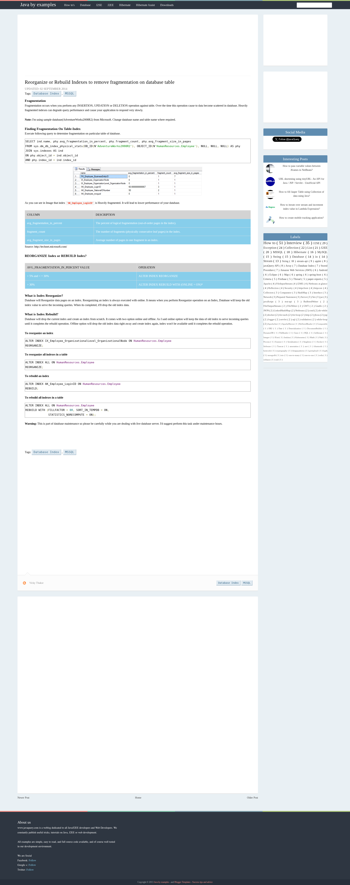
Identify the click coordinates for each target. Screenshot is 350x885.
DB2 (271, 328)
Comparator (286, 292)
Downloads (167, 5)
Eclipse (273, 274)
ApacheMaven (288, 324)
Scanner (279, 342)
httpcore (318, 288)
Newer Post (23, 797)
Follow (32, 860)
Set (314, 297)
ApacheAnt (273, 324)
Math (312, 337)
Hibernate (125, 5)
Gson (296, 333)
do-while (323, 310)
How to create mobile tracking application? (301, 217)
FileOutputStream (272, 306)
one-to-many (294, 355)
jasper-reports (315, 279)
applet (318, 261)
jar (321, 297)
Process (266, 342)
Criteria (267, 279)
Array (288, 265)
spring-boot (315, 274)
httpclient (304, 288)
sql (294, 319)
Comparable (322, 324)
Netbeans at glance (318, 283)
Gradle (319, 306)
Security (289, 288)
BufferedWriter (312, 301)
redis (321, 355)
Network (267, 297)
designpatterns (298, 351)
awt (307, 346)
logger (271, 319)
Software (267, 346)
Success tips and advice (202, 882)
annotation (295, 346)
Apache (267, 283)
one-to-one (309, 355)
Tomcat (280, 346)
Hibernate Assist (145, 5)
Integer (266, 337)
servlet (283, 319)
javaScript (269, 301)
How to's (69, 5)
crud (311, 310)
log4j (325, 351)
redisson (267, 360)
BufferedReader (306, 324)
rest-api (289, 301)
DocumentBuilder (315, 328)
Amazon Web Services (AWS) (296, 270)
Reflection (273, 288)
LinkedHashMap (282, 310)
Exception (270, 247)
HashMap (303, 292)
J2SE (99, 5)
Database (85, 5)
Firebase (282, 279)
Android (323, 270)
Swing (278, 256)
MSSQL (69, 93)
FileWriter (292, 306)
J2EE (111, 5)
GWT (307, 306)
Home (138, 797)
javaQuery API (271, 265)
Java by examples (38, 4)
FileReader (284, 333)
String (285, 261)
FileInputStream (284, 283)
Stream (268, 261)
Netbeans (300, 310)
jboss (317, 315)
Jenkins (287, 337)
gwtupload (314, 351)
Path (321, 337)
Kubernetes (300, 337)
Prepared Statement (286, 297)
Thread (297, 279)
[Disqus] (137, 646)
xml (277, 360)
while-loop (322, 319)
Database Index (46, 93)
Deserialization (295, 328)
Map (287, 274)
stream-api (303, 261)
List (310, 247)
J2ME (300, 283)
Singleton (307, 342)
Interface (318, 292)
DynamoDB (268, 333)
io (317, 256)
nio (282, 355)
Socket (320, 342)
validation (306, 319)
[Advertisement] (137, 46)
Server (304, 297)
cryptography (282, 351)
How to (270, 243)
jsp (325, 315)
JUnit (277, 337)
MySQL (322, 252)
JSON (266, 310)
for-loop (296, 315)
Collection (292, 247)
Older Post (252, 797)
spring (299, 274)
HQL (306, 333)
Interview (295, 243)
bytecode (267, 351)
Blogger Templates (182, 882)
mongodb (272, 355)
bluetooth (318, 346)
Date (281, 328)
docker (271, 315)
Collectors (269, 292)
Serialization (293, 342)
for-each (283, 315)
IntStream (318, 333)
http (308, 315)
